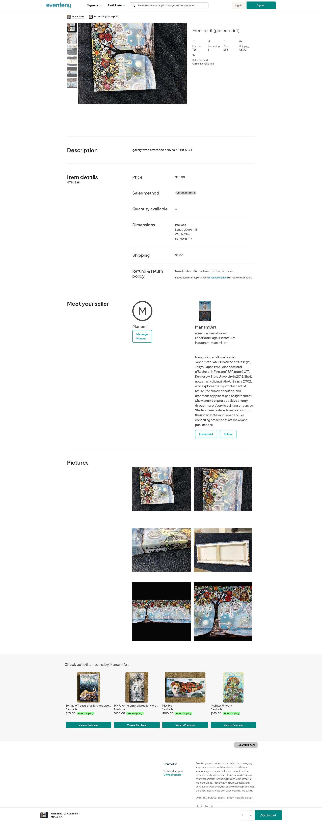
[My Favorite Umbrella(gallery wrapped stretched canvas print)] (137, 687)
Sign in (238, 5)
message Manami (218, 277)
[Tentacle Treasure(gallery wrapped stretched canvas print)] (88, 687)
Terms (221, 797)
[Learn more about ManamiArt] (205, 311)
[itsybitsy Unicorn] (233, 687)
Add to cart (268, 815)
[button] (94, 5)
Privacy (230, 797)
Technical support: (174, 773)
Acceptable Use (244, 797)
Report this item (246, 744)
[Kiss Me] (185, 687)
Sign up (261, 5)
